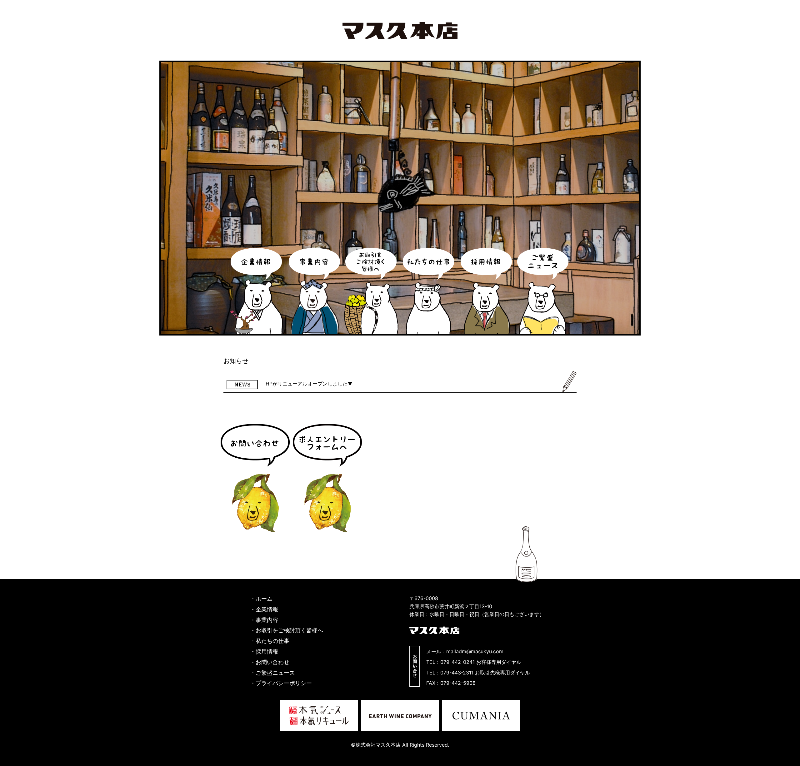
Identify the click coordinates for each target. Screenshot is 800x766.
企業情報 (256, 291)
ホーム (264, 598)
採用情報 (486, 291)
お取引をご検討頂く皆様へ (289, 630)
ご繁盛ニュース (543, 291)
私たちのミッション (428, 291)
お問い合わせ (255, 478)
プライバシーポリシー (284, 683)
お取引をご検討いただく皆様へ (371, 291)
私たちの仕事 (272, 641)
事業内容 (313, 291)
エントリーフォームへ (327, 478)
